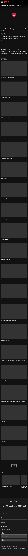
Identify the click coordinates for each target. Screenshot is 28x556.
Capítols (4, 59)
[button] (14, 513)
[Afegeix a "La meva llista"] (2, 34)
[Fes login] (26, 2)
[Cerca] (23, 2)
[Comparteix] (5, 34)
